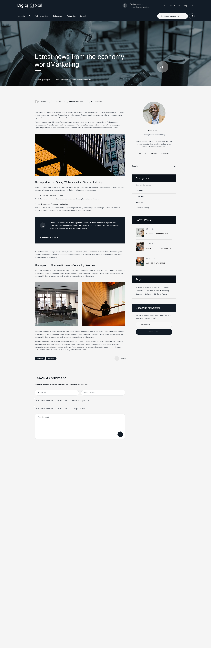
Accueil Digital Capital (42, 80)
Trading (164, 294)
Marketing (51, 358)
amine (43, 101)
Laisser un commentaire (120, 434)
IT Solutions (154, 196)
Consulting (139, 291)
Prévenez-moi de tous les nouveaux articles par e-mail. (61, 408)
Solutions (139, 294)
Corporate (154, 191)
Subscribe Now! (153, 332)
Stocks (156, 294)
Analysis (139, 287)
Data (157, 291)
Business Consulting (154, 185)
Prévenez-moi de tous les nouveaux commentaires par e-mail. (64, 400)
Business (40, 358)
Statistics (148, 294)
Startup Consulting (76, 101)
